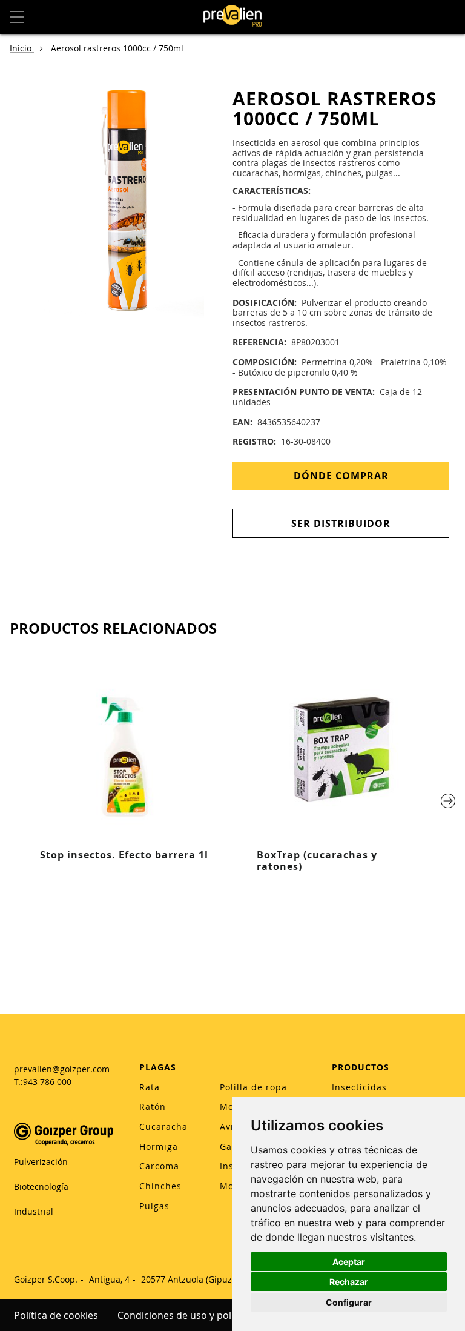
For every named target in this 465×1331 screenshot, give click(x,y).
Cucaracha (163, 1126)
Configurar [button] (349, 1302)
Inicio (22, 48)
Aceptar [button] (348, 1261)
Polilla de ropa (253, 1087)
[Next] (448, 801)
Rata (149, 1087)
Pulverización (41, 1161)
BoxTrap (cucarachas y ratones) (317, 860)
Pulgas (154, 1206)
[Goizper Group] (63, 1142)
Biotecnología (41, 1186)
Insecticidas (359, 1087)
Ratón (152, 1106)
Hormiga (158, 1146)
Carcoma (159, 1166)
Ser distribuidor (341, 523)
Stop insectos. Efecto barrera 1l (124, 854)
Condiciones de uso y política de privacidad (215, 1315)
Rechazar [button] (348, 1281)
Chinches (160, 1186)
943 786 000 (47, 1081)
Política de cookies (56, 1315)
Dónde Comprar (341, 475)
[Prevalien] (232, 16)
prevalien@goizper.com (62, 1069)
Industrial (33, 1211)
